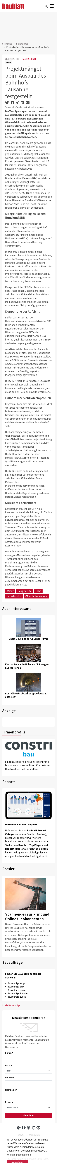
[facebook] (24, 1127)
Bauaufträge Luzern (16, 990)
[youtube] (38, 1127)
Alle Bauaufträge (12, 1005)
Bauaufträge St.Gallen (17, 993)
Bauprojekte (22, 43)
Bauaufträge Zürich (16, 996)
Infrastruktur (14, 596)
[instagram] (28, 1127)
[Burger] (52, 6)
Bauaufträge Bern (15, 986)
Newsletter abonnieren (28, 1134)
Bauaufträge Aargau (16, 983)
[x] (19, 1127)
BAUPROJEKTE (29, 59)
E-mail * (9, 1052)
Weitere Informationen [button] (19, 1155)
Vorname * (10, 1077)
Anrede (8, 1065)
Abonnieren (28, 1115)
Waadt (10, 591)
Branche (9, 1102)
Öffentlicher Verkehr (36, 596)
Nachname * (11, 1089)
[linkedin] (33, 1127)
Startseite (7, 43)
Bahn (38, 591)
